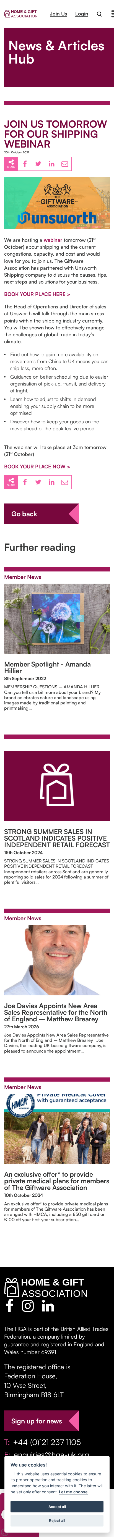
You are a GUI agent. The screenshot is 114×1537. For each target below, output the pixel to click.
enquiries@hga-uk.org (51, 1454)
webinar (53, 240)
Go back (24, 514)
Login (81, 14)
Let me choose (73, 1491)
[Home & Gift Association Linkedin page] (48, 1305)
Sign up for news (36, 1421)
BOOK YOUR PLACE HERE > (37, 294)
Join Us (58, 14)
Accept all (57, 1506)
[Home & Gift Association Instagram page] (27, 1305)
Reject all (57, 1520)
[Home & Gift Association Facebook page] (9, 1305)
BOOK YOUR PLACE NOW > (37, 466)
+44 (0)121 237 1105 (47, 1442)
